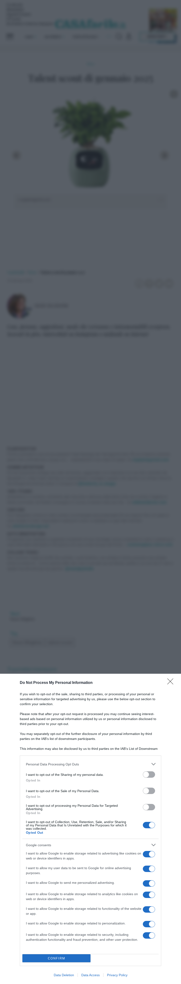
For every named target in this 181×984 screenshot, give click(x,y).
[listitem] (90, 764)
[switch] (149, 774)
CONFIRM (56, 958)
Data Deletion (64, 975)
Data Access (90, 975)
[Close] (171, 682)
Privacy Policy (117, 975)
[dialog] (90, 829)
